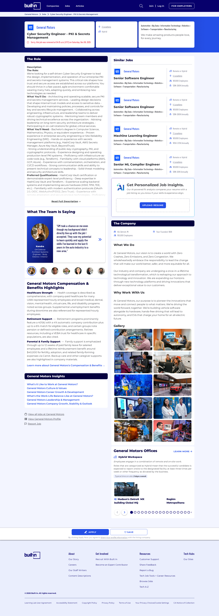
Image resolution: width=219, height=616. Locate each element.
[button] (31, 271)
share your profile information (114, 537)
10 (164, 513)
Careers (72, 564)
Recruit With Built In (106, 559)
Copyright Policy (89, 603)
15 (182, 513)
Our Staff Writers (78, 570)
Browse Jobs (146, 581)
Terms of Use (125, 603)
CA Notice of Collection (184, 603)
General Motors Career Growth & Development (55, 392)
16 (185, 513)
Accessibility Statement (66, 603)
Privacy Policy (108, 603)
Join (151, 6)
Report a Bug (147, 570)
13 (175, 513)
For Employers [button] (181, 6)
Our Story (74, 559)
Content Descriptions (80, 575)
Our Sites (188, 559)
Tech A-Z (144, 586)
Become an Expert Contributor (112, 564)
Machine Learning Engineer (135, 135)
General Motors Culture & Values (47, 388)
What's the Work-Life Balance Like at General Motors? (60, 396)
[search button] (141, 6)
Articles (80, 6)
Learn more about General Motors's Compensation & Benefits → (66, 365)
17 (189, 513)
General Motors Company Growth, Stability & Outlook (59, 403)
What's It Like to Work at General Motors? (52, 384)
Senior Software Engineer (134, 78)
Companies (53, 6)
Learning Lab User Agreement (38, 603)
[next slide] (124, 512)
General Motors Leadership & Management (53, 399)
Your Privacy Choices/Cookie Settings (152, 603)
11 (167, 513)
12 (171, 513)
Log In (160, 6)
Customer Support (149, 559)
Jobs (67, 6)
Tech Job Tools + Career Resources (157, 575)
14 (178, 513)
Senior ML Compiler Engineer (137, 164)
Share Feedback (148, 564)
